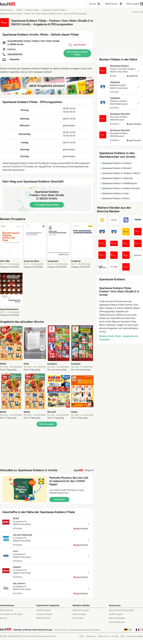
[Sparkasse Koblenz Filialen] (126, 255)
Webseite (14, 59)
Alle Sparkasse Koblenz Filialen (77, 53)
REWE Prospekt (43, 618)
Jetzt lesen (59, 499)
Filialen (19, 10)
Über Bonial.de (6, 610)
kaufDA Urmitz (6, 10)
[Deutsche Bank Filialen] (126, 220)
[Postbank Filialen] (126, 232)
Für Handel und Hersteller (11, 614)
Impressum (91, 636)
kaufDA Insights (116, 614)
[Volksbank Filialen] (114, 232)
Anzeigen (136, 12)
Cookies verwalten (135, 636)
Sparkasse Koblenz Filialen (54, 10)
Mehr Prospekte (46, 424)
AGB (123, 636)
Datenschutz (103, 636)
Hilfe (81, 636)
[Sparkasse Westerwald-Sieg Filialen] (114, 243)
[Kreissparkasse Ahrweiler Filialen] (102, 255)
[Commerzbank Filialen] (102, 220)
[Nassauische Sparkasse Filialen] (114, 255)
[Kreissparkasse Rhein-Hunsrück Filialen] (102, 243)
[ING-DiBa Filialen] (114, 267)
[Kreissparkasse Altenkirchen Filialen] (126, 267)
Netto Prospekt (79, 614)
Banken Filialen (32, 10)
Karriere (3, 618)
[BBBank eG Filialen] (102, 267)
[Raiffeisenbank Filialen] (102, 232)
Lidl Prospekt (78, 618)
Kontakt (114, 636)
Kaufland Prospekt (44, 614)
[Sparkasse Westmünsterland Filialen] (126, 243)
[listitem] (11, 245)
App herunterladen (117, 618)
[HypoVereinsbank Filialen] (114, 220)
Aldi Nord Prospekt (81, 610)
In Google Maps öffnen (46, 204)
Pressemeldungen (117, 622)
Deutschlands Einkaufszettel (121, 610)
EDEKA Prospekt (43, 610)
